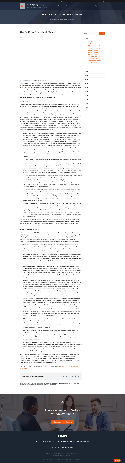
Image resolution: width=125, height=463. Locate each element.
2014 (87, 108)
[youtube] (101, 1)
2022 (87, 75)
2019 (87, 88)
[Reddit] (69, 376)
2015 (87, 104)
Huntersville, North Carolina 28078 (29, 1)
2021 (87, 79)
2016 (87, 100)
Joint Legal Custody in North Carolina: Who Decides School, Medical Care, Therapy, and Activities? (94, 61)
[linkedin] (103, 1)
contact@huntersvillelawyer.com (57, 1)
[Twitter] (66, 376)
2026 (87, 39)
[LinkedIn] (72, 376)
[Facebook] (63, 376)
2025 (87, 71)
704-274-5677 (44, 1)
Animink (70, 455)
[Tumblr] (75, 376)
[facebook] (99, 1)
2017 (87, 96)
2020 (87, 83)
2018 (87, 92)
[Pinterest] (78, 376)
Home (51, 19)
